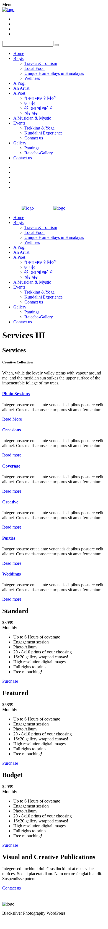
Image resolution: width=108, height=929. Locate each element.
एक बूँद (29, 103)
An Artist (21, 88)
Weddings (11, 574)
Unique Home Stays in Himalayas (54, 73)
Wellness (32, 78)
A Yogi (19, 83)
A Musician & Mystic (32, 118)
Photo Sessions (16, 393)
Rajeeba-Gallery (38, 153)
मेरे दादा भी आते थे (38, 108)
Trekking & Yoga (39, 128)
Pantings (31, 148)
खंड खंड (31, 113)
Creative (10, 502)
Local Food (34, 68)
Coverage (11, 466)
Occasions (11, 429)
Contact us (33, 138)
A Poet (19, 93)
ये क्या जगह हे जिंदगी (40, 98)
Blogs (18, 58)
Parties (8, 538)
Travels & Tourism (40, 63)
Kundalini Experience (43, 133)
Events (19, 123)
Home (18, 53)
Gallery (19, 143)
